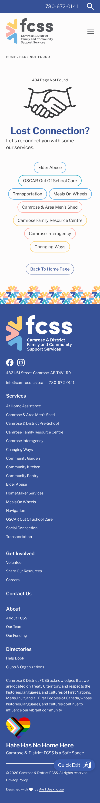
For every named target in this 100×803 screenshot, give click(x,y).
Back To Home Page (50, 269)
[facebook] (9, 362)
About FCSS (16, 618)
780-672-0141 (61, 6)
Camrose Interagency (50, 233)
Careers (13, 580)
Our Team (14, 627)
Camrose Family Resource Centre (50, 220)
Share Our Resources (24, 571)
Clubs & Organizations (25, 667)
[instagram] (21, 362)
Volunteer (14, 562)
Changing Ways (49, 246)
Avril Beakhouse (51, 789)
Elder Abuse (50, 167)
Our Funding (16, 635)
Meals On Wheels (70, 193)
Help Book (15, 658)
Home (11, 57)
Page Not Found (34, 57)
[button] (90, 31)
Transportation (27, 193)
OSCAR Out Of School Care (50, 180)
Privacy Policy (17, 780)
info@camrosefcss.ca (24, 382)
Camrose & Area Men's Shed (50, 207)
